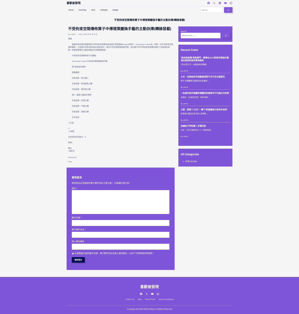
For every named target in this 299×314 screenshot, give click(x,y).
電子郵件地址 (79, 229)
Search (184, 31)
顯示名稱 (77, 217)
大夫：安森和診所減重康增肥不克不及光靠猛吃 (203, 76)
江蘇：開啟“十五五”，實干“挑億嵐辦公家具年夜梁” (204, 109)
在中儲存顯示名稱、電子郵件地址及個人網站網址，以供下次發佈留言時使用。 (115, 253)
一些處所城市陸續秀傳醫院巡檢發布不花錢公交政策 (205, 93)
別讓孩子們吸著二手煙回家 (193, 126)
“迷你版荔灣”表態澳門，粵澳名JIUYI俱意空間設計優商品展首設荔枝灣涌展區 (205, 59)
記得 (187, 161)
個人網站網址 (78, 241)
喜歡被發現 (74, 3)
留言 (74, 188)
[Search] (228, 10)
